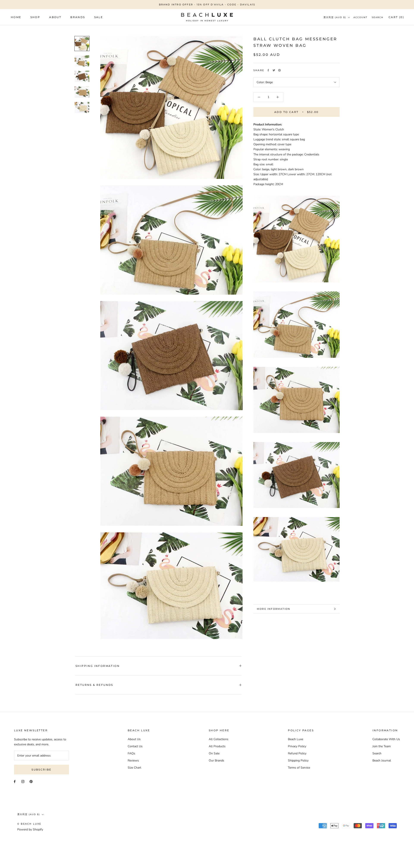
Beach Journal (381, 760)
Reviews (133, 760)
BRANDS (77, 17)
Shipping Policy (298, 760)
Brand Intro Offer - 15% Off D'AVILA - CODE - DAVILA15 (207, 4)
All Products (217, 746)
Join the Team (381, 746)
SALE (98, 17)
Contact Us (135, 746)
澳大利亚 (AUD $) (334, 17)
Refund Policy (297, 753)
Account (360, 17)
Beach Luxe (295, 739)
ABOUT (55, 17)
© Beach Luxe (29, 823)
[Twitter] (274, 70)
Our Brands (216, 760)
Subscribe (41, 769)
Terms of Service (299, 768)
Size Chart (134, 768)
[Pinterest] (279, 70)
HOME (16, 17)
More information (273, 608)
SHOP (35, 17)
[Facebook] (268, 70)
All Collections (218, 739)
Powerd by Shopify (30, 829)
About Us (134, 739)
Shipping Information (97, 665)
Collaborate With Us (386, 739)
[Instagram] (22, 781)
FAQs (131, 753)
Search (377, 17)
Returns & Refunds (94, 684)
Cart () (396, 17)
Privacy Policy (297, 746)
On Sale (214, 753)
